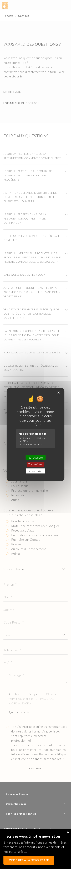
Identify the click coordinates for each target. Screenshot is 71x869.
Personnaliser (36, 471)
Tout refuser (35, 464)
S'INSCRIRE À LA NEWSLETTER (29, 860)
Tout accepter (35, 457)
